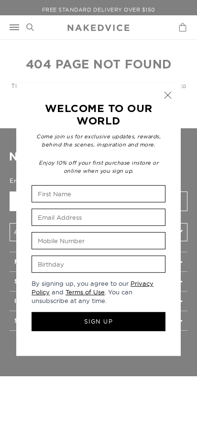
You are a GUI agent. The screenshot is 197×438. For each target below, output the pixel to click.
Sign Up (98, 321)
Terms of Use (85, 292)
